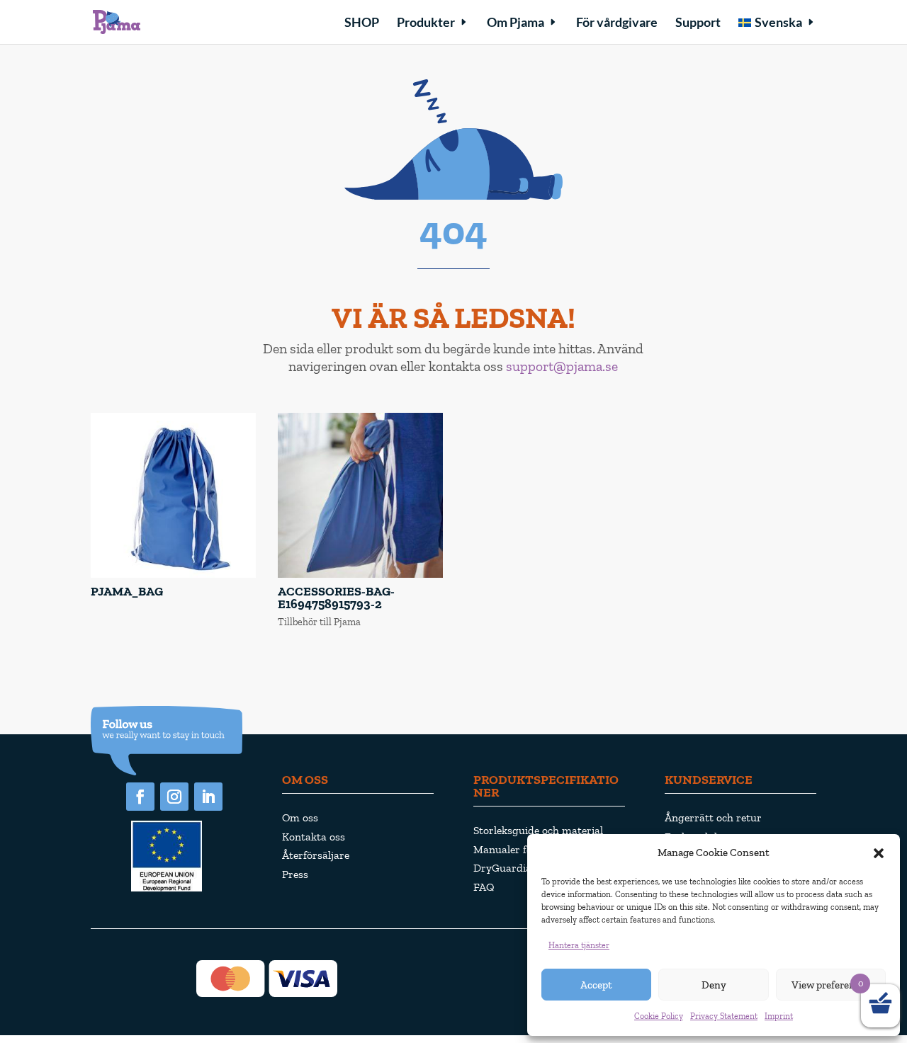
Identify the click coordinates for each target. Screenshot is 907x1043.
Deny (714, 985)
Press (295, 874)
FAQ (484, 887)
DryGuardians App (519, 867)
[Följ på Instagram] (174, 796)
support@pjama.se (562, 366)
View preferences (830, 985)
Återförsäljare (315, 855)
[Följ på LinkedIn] (208, 796)
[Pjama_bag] (173, 575)
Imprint (779, 1016)
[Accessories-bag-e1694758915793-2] (360, 575)
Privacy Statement (723, 1016)
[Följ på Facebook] (140, 796)
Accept (596, 985)
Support (698, 23)
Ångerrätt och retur (713, 817)
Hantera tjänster (578, 945)
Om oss (300, 817)
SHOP (361, 23)
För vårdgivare (617, 23)
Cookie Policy (658, 1016)
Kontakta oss (313, 836)
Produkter (426, 23)
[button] (879, 853)
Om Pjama (515, 23)
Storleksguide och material (538, 830)
